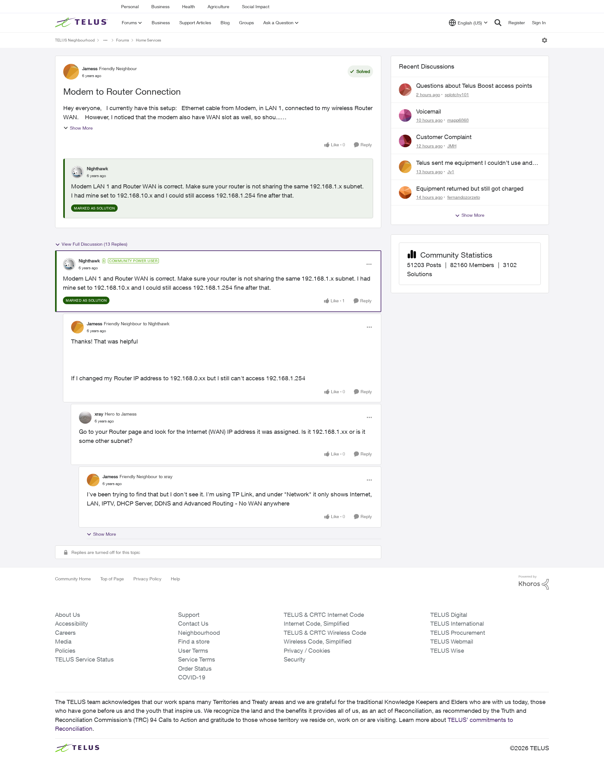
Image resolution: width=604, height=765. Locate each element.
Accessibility (71, 623)
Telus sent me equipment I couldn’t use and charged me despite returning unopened (474, 163)
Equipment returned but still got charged (469, 188)
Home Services (148, 40)
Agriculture (218, 6)
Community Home (73, 578)
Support (188, 614)
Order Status (195, 668)
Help (175, 578)
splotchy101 (457, 94)
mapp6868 (458, 120)
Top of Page (112, 578)
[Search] (498, 22)
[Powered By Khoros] (534, 582)
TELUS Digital (448, 614)
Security (294, 659)
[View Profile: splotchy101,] (405, 89)
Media (63, 641)
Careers (65, 632)
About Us (67, 614)
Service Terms (196, 659)
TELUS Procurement (457, 632)
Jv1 (450, 171)
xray (99, 413)
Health (188, 6)
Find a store (194, 641)
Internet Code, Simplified (316, 623)
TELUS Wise (447, 650)
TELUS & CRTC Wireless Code (325, 632)
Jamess (90, 68)
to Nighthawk (156, 323)
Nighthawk (97, 168)
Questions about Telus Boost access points (474, 85)
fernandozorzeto (463, 197)
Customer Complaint (444, 136)
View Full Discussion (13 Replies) (94, 244)
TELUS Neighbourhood (75, 40)
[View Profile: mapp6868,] (405, 115)
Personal (130, 6)
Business (160, 6)
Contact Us (193, 623)
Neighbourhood (199, 632)
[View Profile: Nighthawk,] (77, 172)
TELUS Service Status (84, 659)
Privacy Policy (147, 578)
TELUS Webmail (451, 641)
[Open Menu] (544, 40)
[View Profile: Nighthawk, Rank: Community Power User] (69, 264)
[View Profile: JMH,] (405, 141)
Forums (122, 40)
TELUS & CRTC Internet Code (324, 614)
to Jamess (126, 413)
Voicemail (428, 111)
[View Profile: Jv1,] (405, 166)
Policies (65, 650)
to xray (165, 476)
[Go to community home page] (82, 23)
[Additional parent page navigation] (105, 40)
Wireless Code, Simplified (317, 641)
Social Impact (255, 6)
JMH (451, 145)
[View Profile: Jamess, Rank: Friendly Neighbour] (71, 72)
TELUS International (457, 623)
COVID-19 (191, 677)
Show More (81, 128)
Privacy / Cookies (307, 650)
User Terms (193, 650)
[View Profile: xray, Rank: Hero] (85, 417)
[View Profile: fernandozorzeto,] (405, 192)
